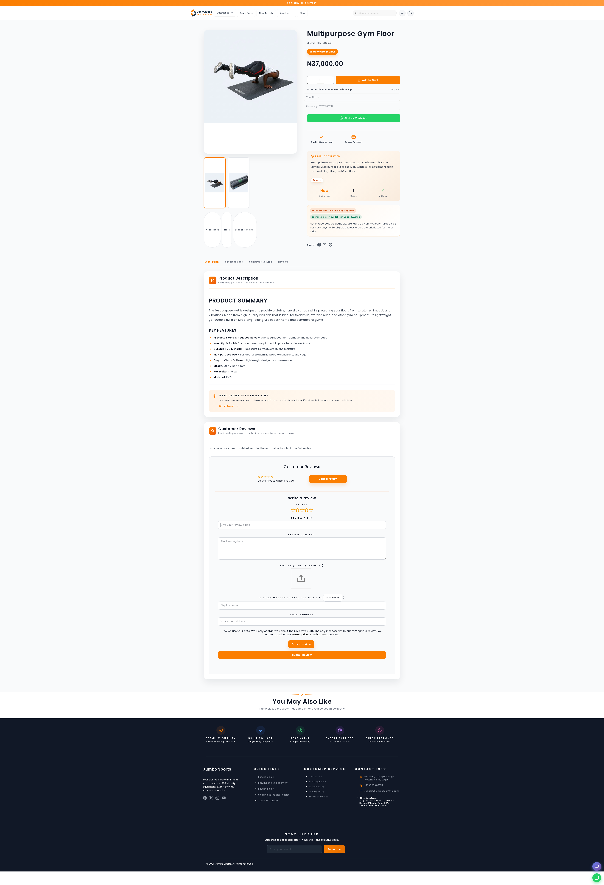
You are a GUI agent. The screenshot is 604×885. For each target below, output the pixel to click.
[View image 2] (238, 182)
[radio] (293, 510)
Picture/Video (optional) (302, 565)
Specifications (234, 261)
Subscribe (334, 849)
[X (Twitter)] (211, 798)
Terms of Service (268, 800)
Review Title (301, 518)
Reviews (283, 261)
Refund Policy (316, 786)
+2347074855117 (373, 785)
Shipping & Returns (260, 261)
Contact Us (315, 776)
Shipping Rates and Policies (274, 794)
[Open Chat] (596, 866)
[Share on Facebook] (319, 245)
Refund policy (266, 777)
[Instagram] (217, 798)
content (322, 634)
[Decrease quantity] (311, 80)
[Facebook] (205, 798)
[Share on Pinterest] (330, 245)
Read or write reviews (322, 51)
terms (296, 634)
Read (315, 180)
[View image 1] (215, 182)
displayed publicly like (302, 597)
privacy (306, 634)
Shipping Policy (317, 781)
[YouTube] (224, 798)
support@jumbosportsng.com (381, 791)
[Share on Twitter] (325, 245)
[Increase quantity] (330, 80)
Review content (301, 534)
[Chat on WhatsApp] (596, 877)
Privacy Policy (266, 788)
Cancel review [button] (328, 479)
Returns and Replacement (273, 782)
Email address (302, 614)
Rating (302, 504)
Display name (271, 597)
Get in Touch (226, 406)
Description (211, 261)
